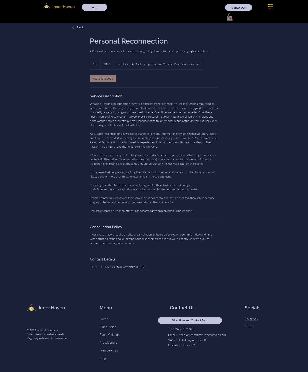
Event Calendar (110, 334)
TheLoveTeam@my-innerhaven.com (201, 335)
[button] (270, 6)
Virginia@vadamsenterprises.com (47, 338)
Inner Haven (63, 6)
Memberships (109, 350)
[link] (103, 78)
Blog (103, 358)
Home (104, 319)
